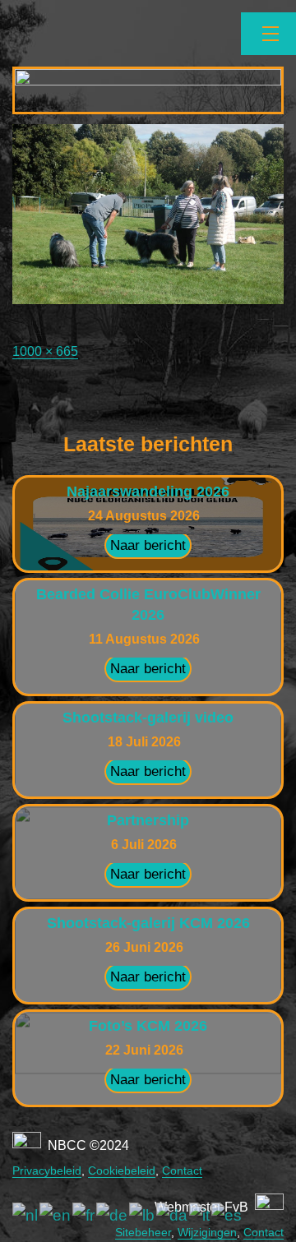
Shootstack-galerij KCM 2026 (148, 923)
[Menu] (268, 33)
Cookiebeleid (121, 1170)
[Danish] (172, 1215)
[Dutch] (25, 1215)
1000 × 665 (45, 351)
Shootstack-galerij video (148, 717)
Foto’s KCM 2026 (148, 1026)
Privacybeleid (46, 1170)
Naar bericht (148, 545)
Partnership (148, 820)
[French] (84, 1215)
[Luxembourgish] (142, 1215)
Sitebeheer (143, 1232)
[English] (55, 1215)
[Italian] (200, 1215)
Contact (182, 1170)
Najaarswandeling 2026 (148, 491)
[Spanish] (227, 1215)
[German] (112, 1215)
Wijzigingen (207, 1232)
